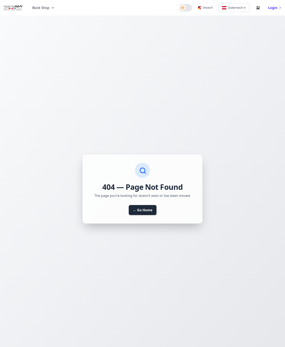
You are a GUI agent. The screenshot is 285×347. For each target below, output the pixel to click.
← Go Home (142, 210)
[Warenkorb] (258, 8)
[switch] (185, 7)
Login (272, 7)
